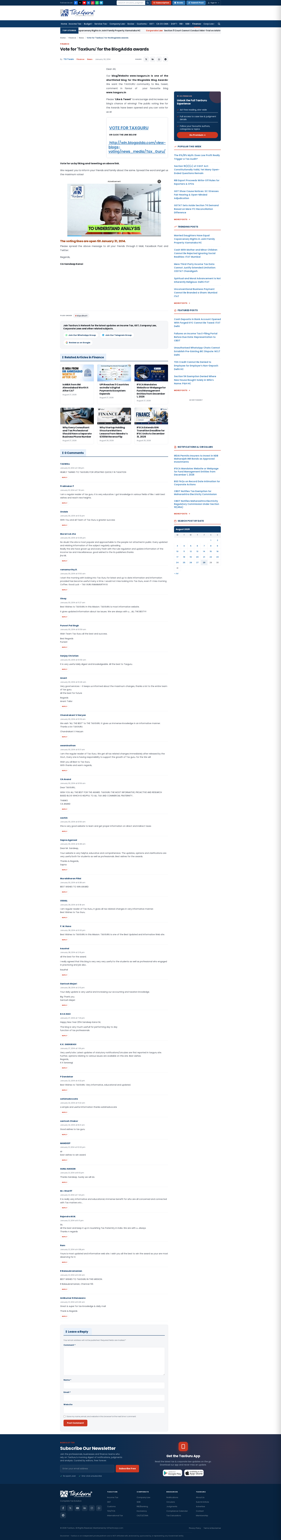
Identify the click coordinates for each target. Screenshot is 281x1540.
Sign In (213, 2)
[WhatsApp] (97, 3)
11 (184, 551)
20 (197, 557)
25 (184, 562)
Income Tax (75, 23)
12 (191, 551)
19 (191, 557)
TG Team (69, 59)
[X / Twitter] (80, 3)
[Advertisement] (82, 96)
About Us (200, 1497)
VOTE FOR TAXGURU (128, 128)
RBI (181, 23)
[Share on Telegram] (165, 59)
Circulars (170, 1502)
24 (177, 562)
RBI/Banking (142, 1506)
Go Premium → (197, 135)
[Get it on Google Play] (173, 1473)
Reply (64, 477)
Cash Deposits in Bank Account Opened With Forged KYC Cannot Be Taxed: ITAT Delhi (197, 323)
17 (177, 557)
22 (211, 557)
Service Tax (100, 23)
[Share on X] (146, 59)
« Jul (176, 573)
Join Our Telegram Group (118, 335)
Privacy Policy (195, 1528)
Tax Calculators (173, 1515)
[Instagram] (93, 3)
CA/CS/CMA (142, 1515)
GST (151, 23)
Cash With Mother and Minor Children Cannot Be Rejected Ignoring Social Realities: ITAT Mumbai (195, 253)
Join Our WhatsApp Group (82, 335)
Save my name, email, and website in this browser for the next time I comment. (101, 1416)
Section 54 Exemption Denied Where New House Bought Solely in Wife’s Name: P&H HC (195, 380)
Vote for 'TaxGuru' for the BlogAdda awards (104, 49)
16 (217, 551)
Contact (200, 1511)
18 (184, 557)
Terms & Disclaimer (212, 1528)
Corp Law (208, 23)
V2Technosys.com (115, 1528)
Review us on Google (79, 342)
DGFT (174, 23)
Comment (70, 1345)
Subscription (162, 2)
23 (217, 557)
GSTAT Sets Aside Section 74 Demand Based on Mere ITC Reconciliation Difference (196, 209)
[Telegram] (101, 3)
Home (64, 23)
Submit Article (202, 1502)
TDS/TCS (111, 1511)
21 (204, 557)
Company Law (117, 23)
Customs (142, 23)
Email (67, 1392)
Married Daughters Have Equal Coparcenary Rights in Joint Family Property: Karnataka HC (194, 239)
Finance (196, 23)
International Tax (115, 1515)
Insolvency (142, 1511)
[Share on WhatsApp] (159, 59)
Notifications (172, 1497)
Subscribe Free (127, 1468)
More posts (180, 219)
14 (204, 551)
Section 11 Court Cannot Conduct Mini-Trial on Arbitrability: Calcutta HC (122, 30)
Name (67, 1380)
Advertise (200, 1506)
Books (180, 2)
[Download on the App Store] (194, 1473)
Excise (130, 23)
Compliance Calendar (177, 1511)
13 (197, 551)
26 (191, 562)
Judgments (171, 1506)
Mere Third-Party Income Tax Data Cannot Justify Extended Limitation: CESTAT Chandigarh (195, 268)
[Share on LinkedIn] (152, 59)
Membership (202, 1515)
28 (204, 562)
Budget (88, 23)
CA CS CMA (162, 23)
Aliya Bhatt (82, 315)
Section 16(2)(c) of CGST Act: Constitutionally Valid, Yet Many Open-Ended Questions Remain (197, 170)
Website (68, 1404)
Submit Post (197, 2)
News (81, 38)
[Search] (147, 3)
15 (211, 551)
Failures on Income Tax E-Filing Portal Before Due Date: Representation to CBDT (195, 337)
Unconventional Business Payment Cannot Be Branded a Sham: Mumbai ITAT (195, 293)
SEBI (187, 23)
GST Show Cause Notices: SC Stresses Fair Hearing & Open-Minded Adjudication (196, 195)
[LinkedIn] (88, 3)
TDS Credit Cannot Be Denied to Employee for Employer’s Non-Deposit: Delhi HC (196, 365)
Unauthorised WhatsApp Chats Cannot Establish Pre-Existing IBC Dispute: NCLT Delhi (197, 351)
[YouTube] (84, 3)
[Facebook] (76, 3)
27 (197, 562)
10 (177, 551)
